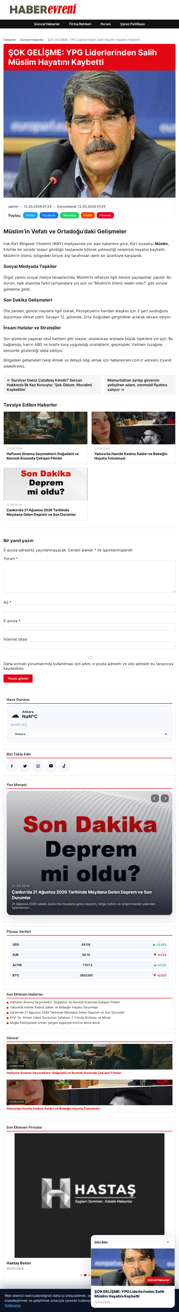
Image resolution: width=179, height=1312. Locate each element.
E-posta (12, 620)
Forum (106, 24)
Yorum (10, 558)
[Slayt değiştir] (81, 1275)
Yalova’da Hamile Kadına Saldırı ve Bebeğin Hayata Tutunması (54, 1007)
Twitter (30, 215)
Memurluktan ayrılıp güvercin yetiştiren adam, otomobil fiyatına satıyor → (137, 385)
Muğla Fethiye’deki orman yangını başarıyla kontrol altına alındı (55, 1022)
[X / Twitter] (25, 766)
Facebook (48, 215)
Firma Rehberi (80, 24)
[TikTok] (64, 766)
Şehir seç (19, 724)
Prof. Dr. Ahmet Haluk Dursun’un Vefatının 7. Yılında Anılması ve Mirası (60, 1017)
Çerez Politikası (132, 24)
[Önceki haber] (155, 798)
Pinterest (105, 215)
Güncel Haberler (47, 24)
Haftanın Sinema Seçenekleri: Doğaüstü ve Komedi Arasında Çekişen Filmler (65, 1002)
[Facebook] (12, 766)
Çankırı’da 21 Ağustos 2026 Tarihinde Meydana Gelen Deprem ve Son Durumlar (67, 1012)
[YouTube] (51, 766)
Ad (7, 602)
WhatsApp (69, 215)
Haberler (9, 40)
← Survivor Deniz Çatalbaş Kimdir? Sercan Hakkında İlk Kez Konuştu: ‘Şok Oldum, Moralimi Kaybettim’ (49, 385)
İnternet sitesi (15, 639)
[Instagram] (38, 766)
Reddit (88, 215)
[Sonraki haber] (165, 798)
